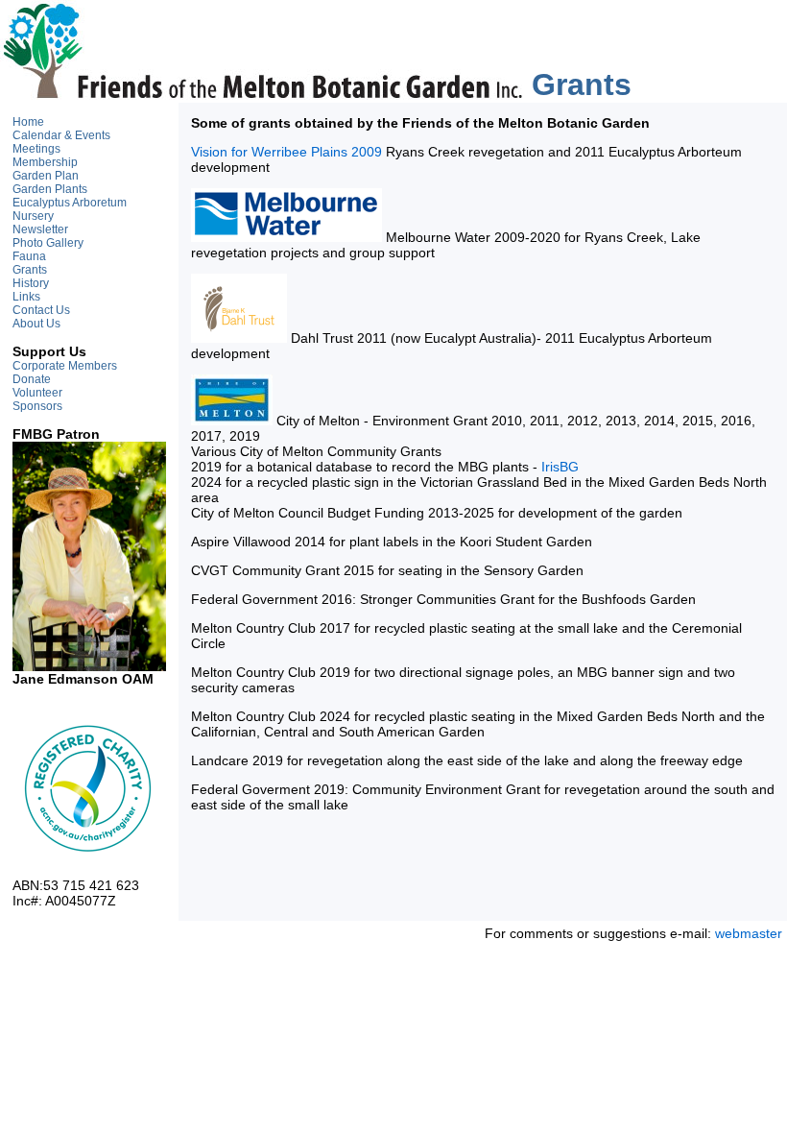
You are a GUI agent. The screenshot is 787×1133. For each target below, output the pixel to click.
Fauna (29, 256)
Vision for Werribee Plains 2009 (286, 151)
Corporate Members (64, 366)
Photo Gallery (47, 243)
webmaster (748, 933)
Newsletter (40, 229)
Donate (31, 379)
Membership (45, 162)
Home (28, 122)
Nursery (33, 216)
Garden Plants (49, 189)
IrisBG (560, 466)
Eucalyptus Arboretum (69, 202)
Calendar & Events (61, 135)
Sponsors (37, 406)
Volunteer (37, 392)
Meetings (36, 149)
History (30, 283)
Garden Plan (45, 175)
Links (26, 296)
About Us (36, 323)
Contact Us (41, 310)
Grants (29, 270)
